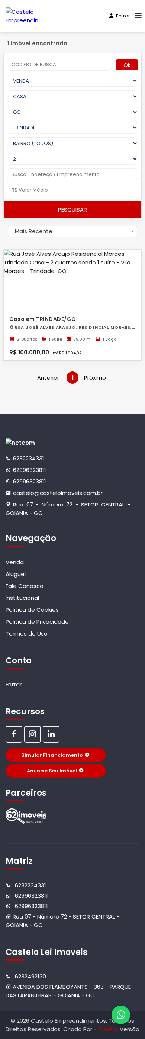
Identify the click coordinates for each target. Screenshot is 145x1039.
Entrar (123, 15)
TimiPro (109, 1029)
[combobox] (72, 231)
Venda (15, 562)
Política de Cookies (32, 610)
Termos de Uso (27, 633)
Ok (126, 65)
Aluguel (16, 574)
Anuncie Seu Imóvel (52, 770)
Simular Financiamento (52, 755)
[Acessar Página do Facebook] (14, 734)
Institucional (22, 598)
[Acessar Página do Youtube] (51, 734)
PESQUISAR (72, 209)
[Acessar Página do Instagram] (32, 734)
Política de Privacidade (37, 621)
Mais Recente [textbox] (33, 231)
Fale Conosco (25, 586)
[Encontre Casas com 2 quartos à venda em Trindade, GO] (26, 816)
